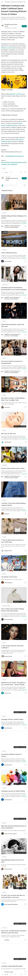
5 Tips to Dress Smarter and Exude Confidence (12, 646)
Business (4, 249)
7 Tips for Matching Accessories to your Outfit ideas (12, 541)
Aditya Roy (6, 513)
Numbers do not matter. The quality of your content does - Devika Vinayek (13, 683)
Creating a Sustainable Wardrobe (11, 966)
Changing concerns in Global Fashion (13, 791)
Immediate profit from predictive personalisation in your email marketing (13, 288)
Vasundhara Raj (8, 728)
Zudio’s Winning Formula (9, 253)
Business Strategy (6, 605)
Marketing (4, 465)
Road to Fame (7, 693)
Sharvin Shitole (7, 261)
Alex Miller (6, 940)
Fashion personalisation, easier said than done (12, 325)
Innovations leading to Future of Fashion (11, 755)
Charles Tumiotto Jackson (10, 833)
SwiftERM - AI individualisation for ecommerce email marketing (12, 226)
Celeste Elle (7, 407)
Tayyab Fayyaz (7, 442)
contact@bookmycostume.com (14, 156)
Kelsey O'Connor (8, 869)
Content (4, 679)
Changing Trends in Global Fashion (12, 719)
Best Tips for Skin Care (8, 433)
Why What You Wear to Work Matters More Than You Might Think (13, 399)
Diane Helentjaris (8, 582)
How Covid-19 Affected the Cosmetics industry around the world (13, 932)
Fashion (4, 168)
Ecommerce (5, 284)
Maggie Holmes (8, 550)
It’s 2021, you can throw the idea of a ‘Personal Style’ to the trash (13, 896)
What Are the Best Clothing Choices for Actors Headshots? (13, 827)
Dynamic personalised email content (13, 468)
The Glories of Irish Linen (9, 577)
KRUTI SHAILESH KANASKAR (11, 904)
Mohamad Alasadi (8, 619)
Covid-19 (4, 927)
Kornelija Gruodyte (8, 972)
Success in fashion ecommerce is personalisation (12, 362)
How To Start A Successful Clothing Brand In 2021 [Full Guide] (12, 610)
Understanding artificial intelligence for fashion (14, 217)
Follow (24, 26)
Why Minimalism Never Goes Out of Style (12, 861)
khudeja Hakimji (8, 656)
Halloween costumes (7, 48)
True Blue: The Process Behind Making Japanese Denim (13, 504)
